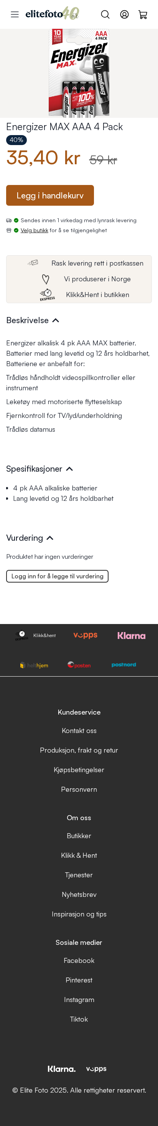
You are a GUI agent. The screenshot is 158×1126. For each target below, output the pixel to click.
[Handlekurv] (143, 14)
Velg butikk (34, 229)
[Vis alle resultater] (14, 14)
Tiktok (79, 1019)
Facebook (79, 960)
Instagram (79, 999)
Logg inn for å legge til (58, 576)
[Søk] (105, 14)
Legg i (50, 195)
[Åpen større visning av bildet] (79, 73)
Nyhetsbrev (79, 894)
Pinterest (79, 980)
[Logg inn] (124, 14)
